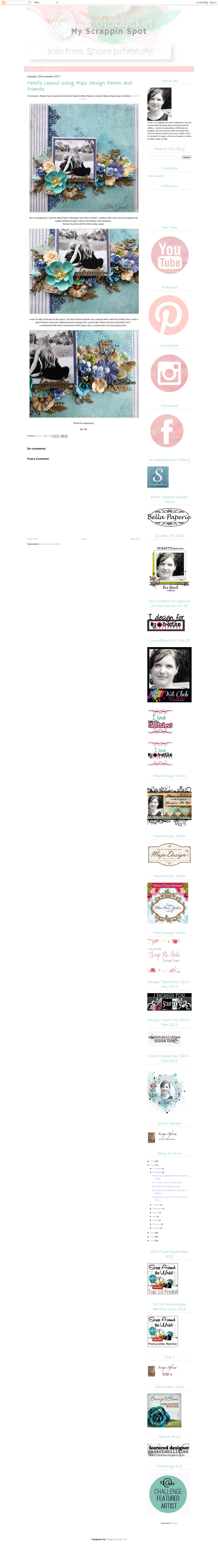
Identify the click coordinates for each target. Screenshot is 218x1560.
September (157, 1209)
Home (33, 69)
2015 (152, 1237)
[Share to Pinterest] (66, 436)
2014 (152, 1241)
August (156, 1213)
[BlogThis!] (56, 436)
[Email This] (53, 436)
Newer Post (32, 539)
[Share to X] (59, 436)
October (156, 1205)
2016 (152, 1233)
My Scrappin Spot (109, 31)
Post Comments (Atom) (50, 544)
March (155, 1220)
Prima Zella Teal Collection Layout (166, 1186)
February (157, 1224)
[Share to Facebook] (63, 436)
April (155, 1216)
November (157, 1172)
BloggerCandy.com (116, 1539)
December (157, 1169)
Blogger (174, 1523)
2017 (152, 1165)
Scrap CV (52, 69)
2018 (152, 1161)
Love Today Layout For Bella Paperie (167, 1182)
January (156, 1228)
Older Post (135, 539)
